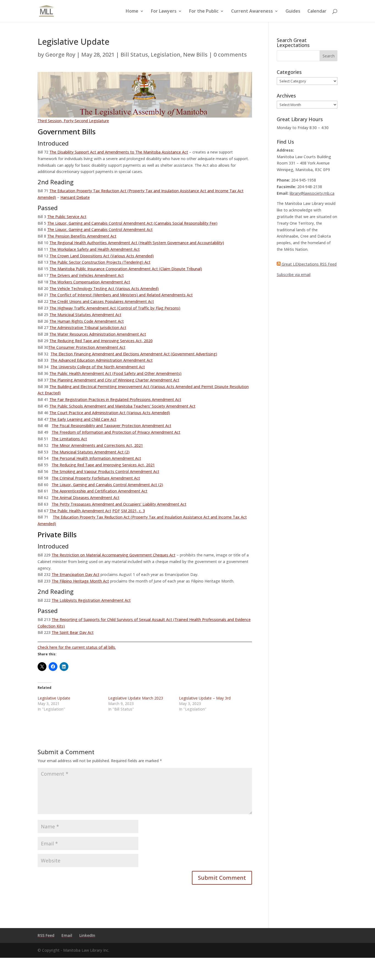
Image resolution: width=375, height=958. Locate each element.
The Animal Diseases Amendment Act (85, 497)
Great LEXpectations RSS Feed (309, 264)
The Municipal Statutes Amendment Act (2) (91, 452)
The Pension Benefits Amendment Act (81, 236)
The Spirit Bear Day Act (73, 632)
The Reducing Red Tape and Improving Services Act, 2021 (103, 464)
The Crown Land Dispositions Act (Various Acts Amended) (101, 255)
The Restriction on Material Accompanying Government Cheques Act (113, 555)
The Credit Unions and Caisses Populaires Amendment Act (101, 301)
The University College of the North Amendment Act (98, 366)
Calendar (316, 11)
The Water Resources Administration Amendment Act (97, 334)
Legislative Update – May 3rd (205, 698)
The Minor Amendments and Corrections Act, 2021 (97, 445)
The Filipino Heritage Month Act (80, 581)
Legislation (165, 54)
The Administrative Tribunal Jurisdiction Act (87, 327)
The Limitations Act (69, 438)
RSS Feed (46, 935)
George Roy (60, 54)
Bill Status (134, 54)
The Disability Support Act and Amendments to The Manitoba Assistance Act (118, 152)
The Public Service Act (66, 216)
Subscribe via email (293, 274)
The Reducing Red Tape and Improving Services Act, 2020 (101, 340)
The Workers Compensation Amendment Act (89, 282)
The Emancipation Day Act (75, 574)
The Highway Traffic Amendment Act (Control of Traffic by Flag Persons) (114, 308)
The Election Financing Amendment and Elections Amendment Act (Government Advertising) (134, 354)
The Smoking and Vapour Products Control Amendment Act (105, 471)
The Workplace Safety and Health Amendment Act (94, 249)
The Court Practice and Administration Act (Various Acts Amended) (109, 412)
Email (66, 935)
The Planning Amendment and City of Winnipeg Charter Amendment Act (114, 380)
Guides (293, 11)
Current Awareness (252, 11)
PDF (116, 510)
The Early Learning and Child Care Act (82, 419)
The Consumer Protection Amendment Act (86, 347)
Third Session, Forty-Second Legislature (73, 120)
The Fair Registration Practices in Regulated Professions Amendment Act (115, 399)
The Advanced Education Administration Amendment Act (102, 360)
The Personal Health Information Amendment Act (96, 458)
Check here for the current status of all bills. (77, 647)
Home (132, 11)
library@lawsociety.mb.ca (312, 193)
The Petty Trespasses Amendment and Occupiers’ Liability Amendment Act (119, 504)
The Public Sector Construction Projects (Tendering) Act (99, 262)
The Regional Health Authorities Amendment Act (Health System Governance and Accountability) (136, 242)
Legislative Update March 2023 (135, 698)
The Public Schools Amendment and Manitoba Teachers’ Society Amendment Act (122, 406)
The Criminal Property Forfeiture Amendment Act (96, 478)
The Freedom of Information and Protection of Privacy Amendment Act (116, 432)
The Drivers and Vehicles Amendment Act (86, 275)
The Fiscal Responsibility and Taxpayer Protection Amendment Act (111, 425)
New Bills (195, 54)
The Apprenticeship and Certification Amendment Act (99, 491)
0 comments (230, 54)
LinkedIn (87, 935)
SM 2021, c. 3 (133, 510)
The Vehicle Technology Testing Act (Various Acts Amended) (104, 288)
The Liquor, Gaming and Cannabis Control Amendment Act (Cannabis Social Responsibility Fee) (132, 223)
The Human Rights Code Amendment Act (86, 321)
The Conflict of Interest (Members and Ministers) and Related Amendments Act (121, 294)
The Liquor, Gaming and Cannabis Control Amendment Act (100, 229)
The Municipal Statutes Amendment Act (85, 314)
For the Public (204, 11)
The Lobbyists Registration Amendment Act (91, 600)
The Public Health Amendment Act (80, 510)
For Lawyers (164, 11)
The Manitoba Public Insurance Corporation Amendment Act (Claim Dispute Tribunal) (125, 268)
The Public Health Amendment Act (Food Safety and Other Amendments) (115, 373)
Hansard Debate (75, 197)
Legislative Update (54, 698)
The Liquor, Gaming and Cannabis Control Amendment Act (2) (107, 484)
